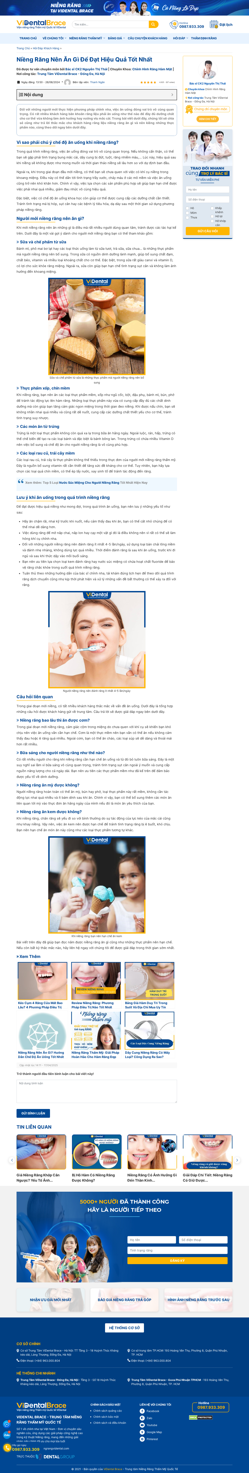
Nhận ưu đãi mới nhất (50, 1300)
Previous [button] (12, 1160)
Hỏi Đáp (179, 38)
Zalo (149, 1418)
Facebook (153, 1411)
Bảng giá (115, 38)
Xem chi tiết (207, 118)
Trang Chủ (23, 48)
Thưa (193, 217)
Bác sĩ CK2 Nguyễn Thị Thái (86, 69)
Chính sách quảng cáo (107, 1410)
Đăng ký (177, 1261)
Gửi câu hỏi (208, 231)
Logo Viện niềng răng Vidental (41, 24)
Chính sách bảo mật (106, 1416)
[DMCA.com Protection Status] (201, 1417)
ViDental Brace (112, 1469)
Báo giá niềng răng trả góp (124, 1300)
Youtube (152, 1425)
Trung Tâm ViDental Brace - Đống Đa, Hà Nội (71, 74)
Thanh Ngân (97, 82)
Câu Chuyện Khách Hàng (147, 38)
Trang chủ (28, 38)
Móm (193, 212)
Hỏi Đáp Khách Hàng (46, 48)
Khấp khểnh (219, 210)
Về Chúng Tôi (53, 38)
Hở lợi (218, 216)
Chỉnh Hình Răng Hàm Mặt (152, 69)
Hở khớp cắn (220, 223)
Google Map (154, 1432)
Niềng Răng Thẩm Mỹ (85, 38)
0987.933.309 (211, 1407)
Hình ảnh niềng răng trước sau (198, 1300)
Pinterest (152, 1439)
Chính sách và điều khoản (109, 1422)
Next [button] (237, 1160)
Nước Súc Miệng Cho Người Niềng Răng (89, 483)
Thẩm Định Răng (204, 38)
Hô (192, 208)
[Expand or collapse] (172, 94)
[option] (82, 1158)
